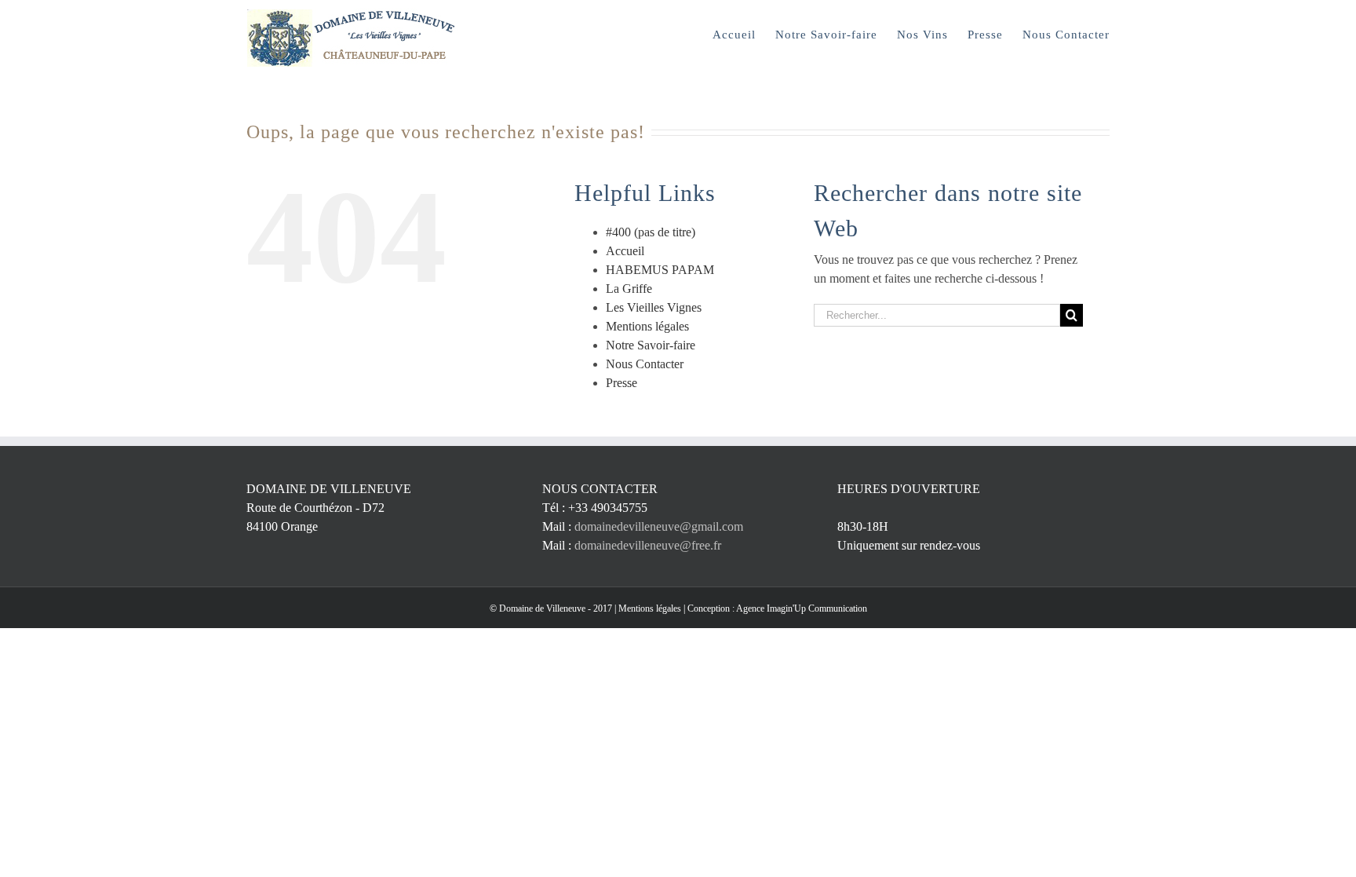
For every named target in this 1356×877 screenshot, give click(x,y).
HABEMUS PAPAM (660, 269)
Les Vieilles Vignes (654, 307)
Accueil (625, 251)
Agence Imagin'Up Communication (801, 608)
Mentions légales (647, 326)
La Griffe (629, 288)
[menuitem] (744, 33)
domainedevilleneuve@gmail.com (658, 526)
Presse (621, 382)
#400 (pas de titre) (650, 232)
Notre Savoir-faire (650, 345)
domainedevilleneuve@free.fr (647, 545)
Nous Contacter (644, 364)
